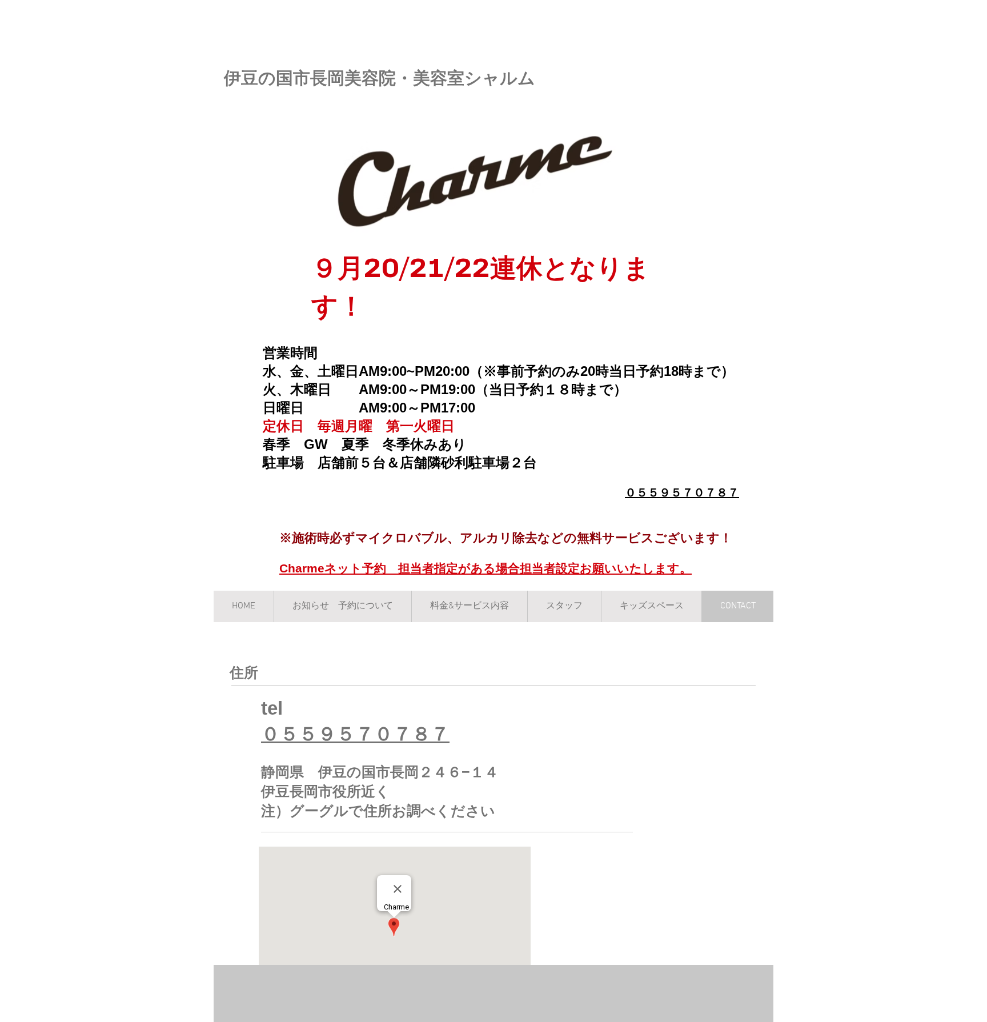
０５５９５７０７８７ (682, 492)
